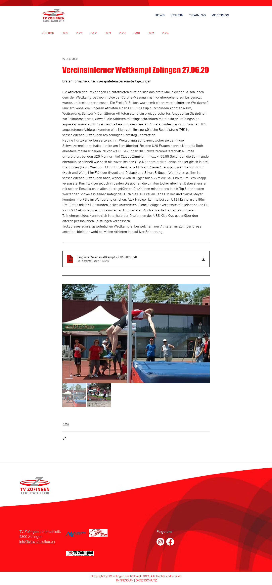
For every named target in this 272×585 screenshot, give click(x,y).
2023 (65, 33)
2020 (122, 33)
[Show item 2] (99, 395)
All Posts (48, 33)
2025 (151, 33)
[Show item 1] (74, 395)
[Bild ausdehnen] (136, 333)
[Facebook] (170, 542)
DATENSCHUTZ (146, 580)
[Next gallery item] (205, 333)
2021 (108, 33)
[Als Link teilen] (64, 438)
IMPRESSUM (124, 580)
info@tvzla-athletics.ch (37, 541)
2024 (79, 33)
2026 (165, 33)
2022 (93, 33)
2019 (136, 33)
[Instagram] (160, 542)
